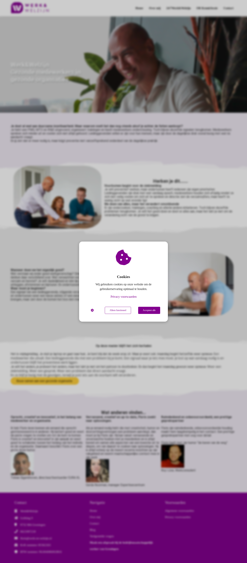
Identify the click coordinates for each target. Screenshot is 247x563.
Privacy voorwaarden (124, 296)
